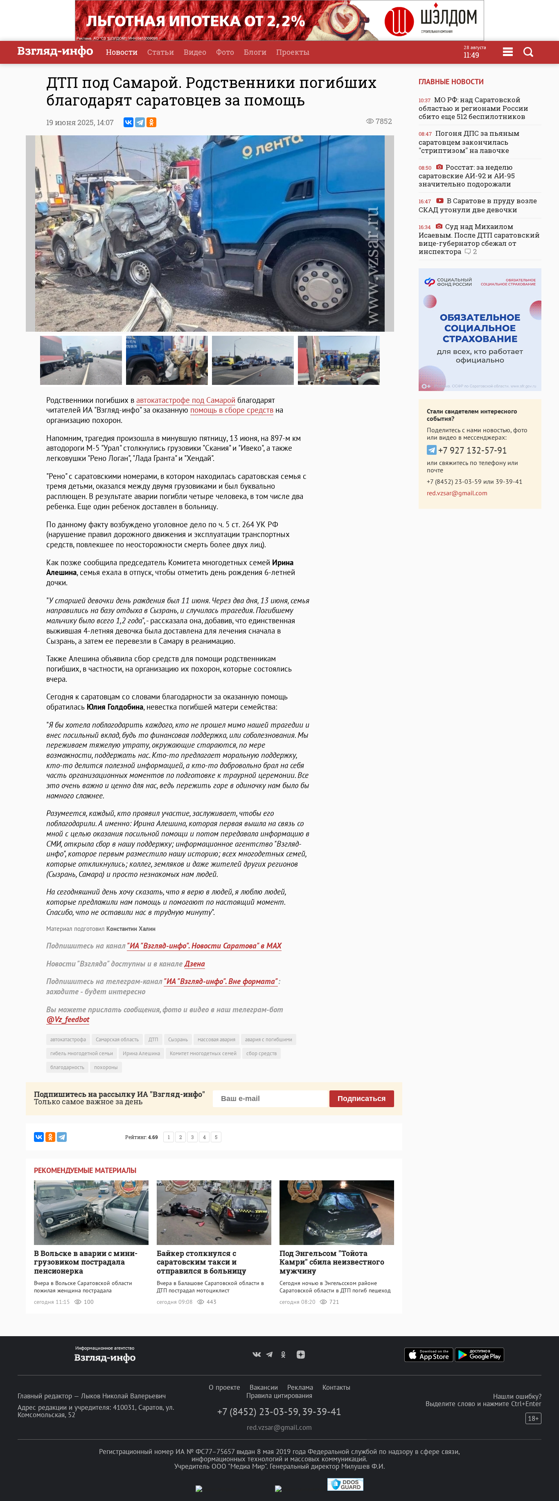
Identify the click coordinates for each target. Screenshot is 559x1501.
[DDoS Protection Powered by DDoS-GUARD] (345, 1489)
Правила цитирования (279, 1395)
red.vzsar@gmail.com (457, 493)
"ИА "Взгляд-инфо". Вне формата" (221, 981)
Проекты (292, 52)
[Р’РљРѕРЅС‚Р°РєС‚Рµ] (128, 122)
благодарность (67, 1067)
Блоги (255, 52)
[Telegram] (140, 122)
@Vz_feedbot (67, 1019)
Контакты (336, 1387)
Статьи (160, 52)
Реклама (300, 1387)
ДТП (153, 1039)
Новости (121, 52)
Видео (195, 52)
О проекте (224, 1387)
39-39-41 (509, 481)
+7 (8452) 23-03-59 (454, 481)
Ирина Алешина (141, 1053)
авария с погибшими (268, 1039)
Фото (225, 52)
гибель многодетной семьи (81, 1053)
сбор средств (261, 1053)
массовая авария (216, 1039)
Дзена (195, 963)
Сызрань (178, 1039)
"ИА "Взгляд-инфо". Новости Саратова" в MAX (204, 945)
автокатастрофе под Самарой (185, 400)
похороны (106, 1067)
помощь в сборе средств (231, 410)
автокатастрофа (68, 1039)
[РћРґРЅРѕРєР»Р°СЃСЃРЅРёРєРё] (151, 122)
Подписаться (362, 1098)
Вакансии (264, 1387)
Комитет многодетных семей (203, 1053)
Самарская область (117, 1039)
